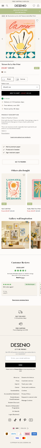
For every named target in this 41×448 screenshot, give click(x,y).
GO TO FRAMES (20, 162)
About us (16, 377)
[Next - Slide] (38, 38)
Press (17, 381)
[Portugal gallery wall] (15, 235)
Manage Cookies (27, 400)
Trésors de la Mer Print (28, 16)
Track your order (27, 384)
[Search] (7, 5)
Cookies (24, 390)
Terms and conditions (28, 387)
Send (20, 365)
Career (17, 387)
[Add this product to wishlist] (37, 20)
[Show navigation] (3, 5)
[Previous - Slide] (2, 38)
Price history (6, 133)
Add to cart (20, 93)
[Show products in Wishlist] (34, 5)
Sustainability (15, 390)
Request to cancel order (29, 397)
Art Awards (15, 411)
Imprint (17, 384)
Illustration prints (13, 16)
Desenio (26, 442)
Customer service (27, 381)
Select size (5, 83)
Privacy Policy (18, 369)
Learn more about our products (20, 137)
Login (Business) (14, 414)
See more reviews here (20, 300)
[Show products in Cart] (38, 5)
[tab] (7, 60)
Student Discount (13, 402)
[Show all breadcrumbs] (4, 16)
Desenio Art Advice (28, 377)
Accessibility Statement (11, 394)
